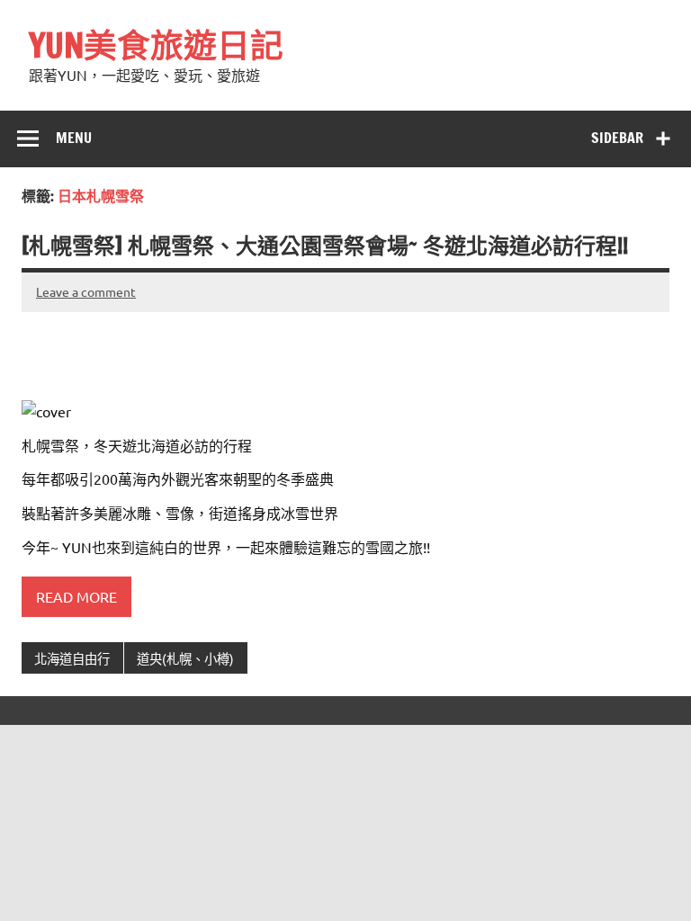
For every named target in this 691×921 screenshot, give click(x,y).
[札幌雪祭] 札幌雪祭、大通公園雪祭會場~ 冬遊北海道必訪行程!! (325, 245)
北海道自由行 (72, 658)
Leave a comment (86, 291)
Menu (74, 138)
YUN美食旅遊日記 (156, 45)
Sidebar (617, 138)
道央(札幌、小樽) (185, 658)
